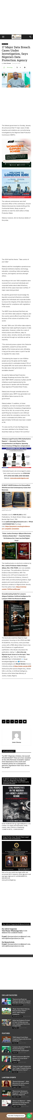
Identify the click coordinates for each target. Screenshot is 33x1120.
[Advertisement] (16, 17)
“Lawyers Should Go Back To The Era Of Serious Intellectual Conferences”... (21, 1048)
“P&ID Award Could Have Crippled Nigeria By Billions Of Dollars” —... (21, 1039)
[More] (25, 67)
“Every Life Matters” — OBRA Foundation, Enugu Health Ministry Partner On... (21, 1102)
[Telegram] (25, 721)
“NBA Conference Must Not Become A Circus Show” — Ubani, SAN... (21, 1058)
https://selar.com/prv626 (22, 666)
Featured (15, 1043)
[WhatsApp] (4, 721)
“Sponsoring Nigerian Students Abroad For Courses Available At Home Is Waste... (21, 1001)
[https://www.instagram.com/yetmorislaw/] (16, 856)
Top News (15, 1027)
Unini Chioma (7, 63)
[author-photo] (16, 740)
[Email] (20, 721)
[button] (3, 36)
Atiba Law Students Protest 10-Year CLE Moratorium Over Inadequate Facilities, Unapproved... (21, 1023)
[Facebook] (12, 721)
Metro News (4, 44)
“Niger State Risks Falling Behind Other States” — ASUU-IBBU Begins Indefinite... (20, 1011)
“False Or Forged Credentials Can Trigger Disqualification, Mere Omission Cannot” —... (21, 1068)
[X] (8, 721)
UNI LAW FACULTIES (17, 1004)
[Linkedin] (16, 721)
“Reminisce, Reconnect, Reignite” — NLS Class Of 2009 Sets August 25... (20, 1093)
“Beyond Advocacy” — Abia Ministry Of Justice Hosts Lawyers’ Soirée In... (20, 1083)
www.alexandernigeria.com (19, 478)
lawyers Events (16, 1087)
